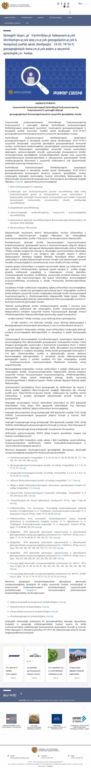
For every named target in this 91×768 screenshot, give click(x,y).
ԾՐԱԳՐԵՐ (41, 17)
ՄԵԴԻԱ (70, 17)
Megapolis (50, 766)
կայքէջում (31, 590)
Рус (87, 3)
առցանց (18, 181)
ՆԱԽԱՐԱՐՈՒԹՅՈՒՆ (10, 17)
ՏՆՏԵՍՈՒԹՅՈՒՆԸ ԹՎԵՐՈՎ (12, 23)
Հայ (80, 3)
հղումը (34, 460)
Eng (84, 3)
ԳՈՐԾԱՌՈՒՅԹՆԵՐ (27, 17)
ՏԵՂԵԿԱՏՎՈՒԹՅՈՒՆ (56, 17)
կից (40, 163)
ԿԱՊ (27, 23)
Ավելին (21, 678)
